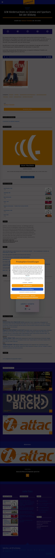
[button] (27, 289)
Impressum (33, 295)
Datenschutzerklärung (24, 295)
